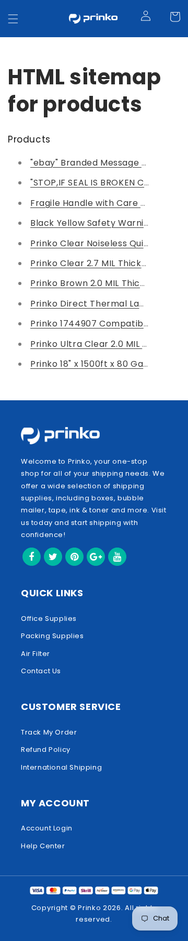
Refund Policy (45, 749)
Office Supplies (49, 618)
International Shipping (61, 767)
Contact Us (41, 671)
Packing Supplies (52, 636)
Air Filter (35, 654)
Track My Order (49, 732)
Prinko (89, 908)
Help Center (43, 846)
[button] (13, 18)
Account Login (47, 828)
